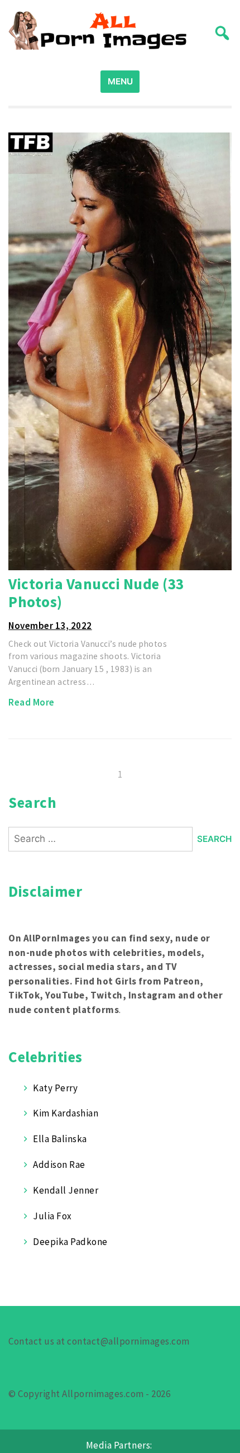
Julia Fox (52, 1216)
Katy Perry (55, 1088)
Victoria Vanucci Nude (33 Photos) (96, 593)
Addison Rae (59, 1164)
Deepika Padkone (70, 1242)
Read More (31, 702)
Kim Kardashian (65, 1113)
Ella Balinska (60, 1139)
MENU (120, 81)
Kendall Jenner (65, 1190)
